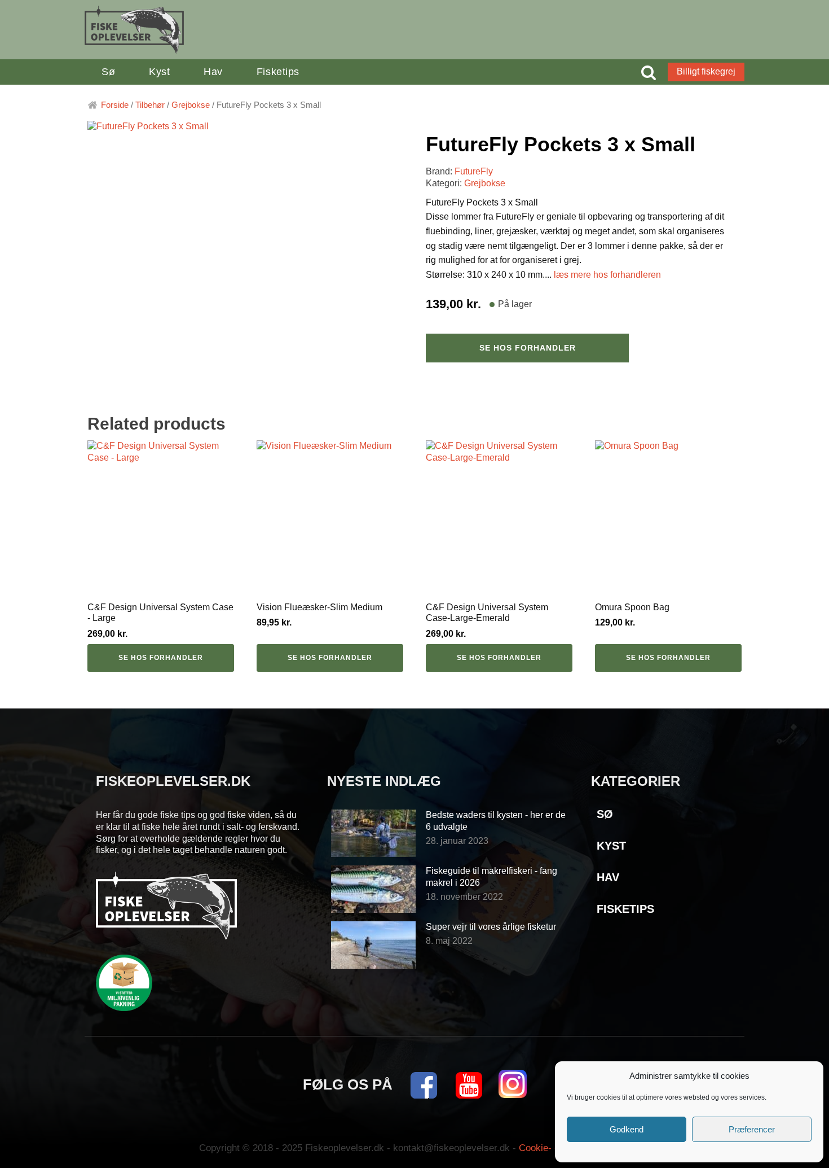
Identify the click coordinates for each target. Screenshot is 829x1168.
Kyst (159, 71)
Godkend (626, 1129)
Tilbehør (150, 105)
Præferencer (752, 1129)
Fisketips (278, 71)
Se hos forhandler (527, 347)
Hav (213, 71)
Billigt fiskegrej (706, 71)
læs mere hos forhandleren (607, 274)
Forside (115, 105)
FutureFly (474, 171)
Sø (108, 71)
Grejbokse (190, 105)
